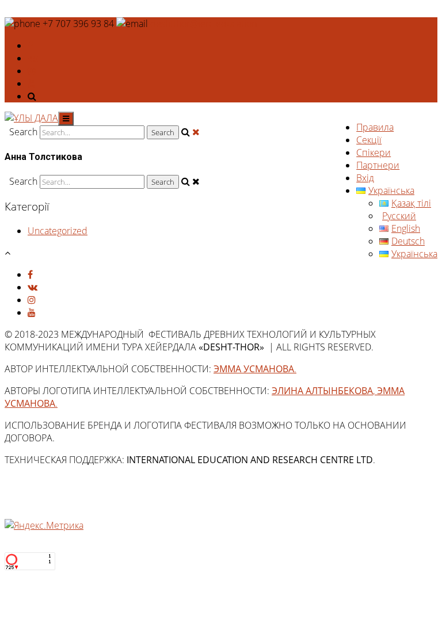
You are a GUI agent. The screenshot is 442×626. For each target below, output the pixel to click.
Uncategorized (57, 230)
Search (23, 131)
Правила (375, 127)
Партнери (377, 165)
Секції (369, 139)
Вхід (365, 177)
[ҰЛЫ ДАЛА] (31, 118)
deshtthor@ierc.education (203, 23)
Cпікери (373, 152)
